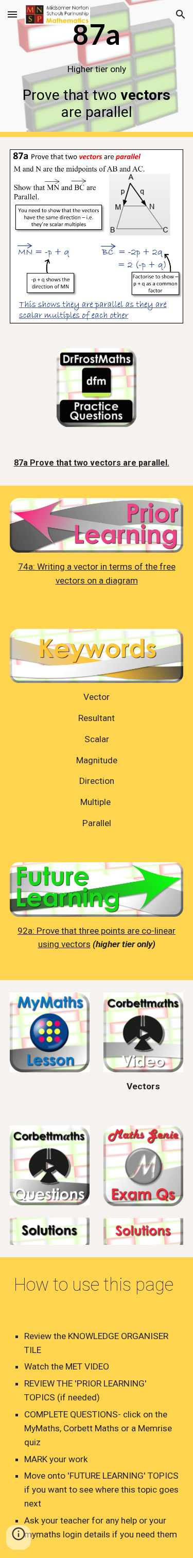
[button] (12, 14)
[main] (97, 68)
